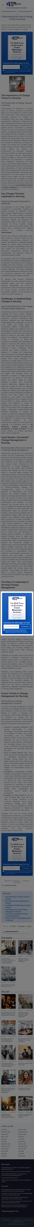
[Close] (30, 595)
